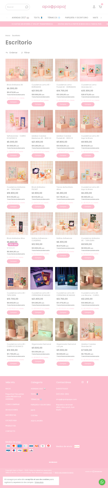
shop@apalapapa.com (66, 399)
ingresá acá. (47, 473)
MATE (95, 17)
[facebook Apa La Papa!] (87, 382)
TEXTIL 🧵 (38, 17)
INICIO (8, 388)
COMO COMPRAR (12, 404)
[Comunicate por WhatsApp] (102, 482)
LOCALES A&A (11, 420)
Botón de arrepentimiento (64, 473)
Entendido (39, 482)
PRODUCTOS (10, 426)
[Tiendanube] (94, 471)
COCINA (34, 415)
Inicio (7, 35)
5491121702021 (62, 388)
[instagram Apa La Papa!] (82, 382)
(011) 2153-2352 (62, 394)
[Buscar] (26, 7)
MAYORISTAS (10, 415)
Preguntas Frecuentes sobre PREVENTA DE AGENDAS (14, 396)
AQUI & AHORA (37, 421)
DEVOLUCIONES (11, 410)
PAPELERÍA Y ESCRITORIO (76, 17)
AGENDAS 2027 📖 (20, 17)
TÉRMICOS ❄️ (54, 17)
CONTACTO (10, 431)
